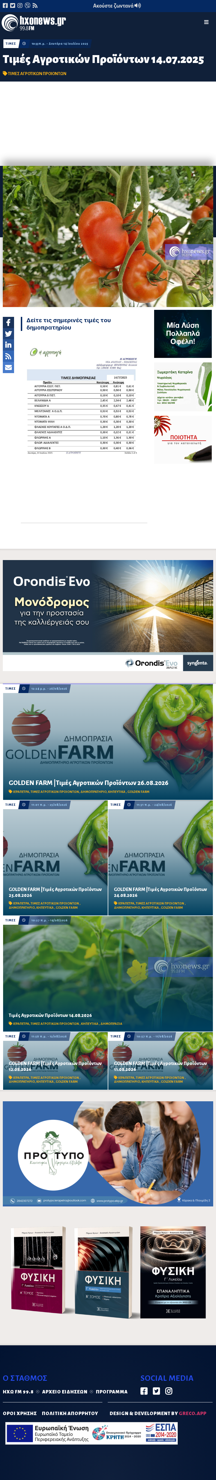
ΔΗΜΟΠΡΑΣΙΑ (111, 1024)
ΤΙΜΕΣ (11, 43)
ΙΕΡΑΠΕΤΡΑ (21, 792)
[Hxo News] (33, 24)
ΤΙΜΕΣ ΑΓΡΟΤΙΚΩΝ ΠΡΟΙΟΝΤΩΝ (37, 73)
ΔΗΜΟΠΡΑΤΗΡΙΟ (93, 792)
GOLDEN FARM (138, 792)
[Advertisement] (108, 123)
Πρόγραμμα (112, 1392)
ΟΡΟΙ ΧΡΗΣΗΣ (20, 1413)
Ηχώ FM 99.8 (18, 1392)
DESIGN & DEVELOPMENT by (158, 1413)
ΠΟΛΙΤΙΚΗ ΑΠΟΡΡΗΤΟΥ (70, 1413)
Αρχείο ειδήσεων (64, 1392)
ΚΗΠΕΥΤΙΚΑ (117, 792)
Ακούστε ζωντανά (113, 6)
